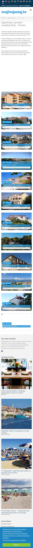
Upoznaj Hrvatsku (6, 524)
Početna (3, 18)
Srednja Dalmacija (11, 18)
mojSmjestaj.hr (14, 11)
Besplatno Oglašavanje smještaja (9, 5)
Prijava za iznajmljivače (7, 526)
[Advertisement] (16, 71)
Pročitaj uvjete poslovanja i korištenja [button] (14, 540)
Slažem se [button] (17, 545)
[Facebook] (2, 351)
